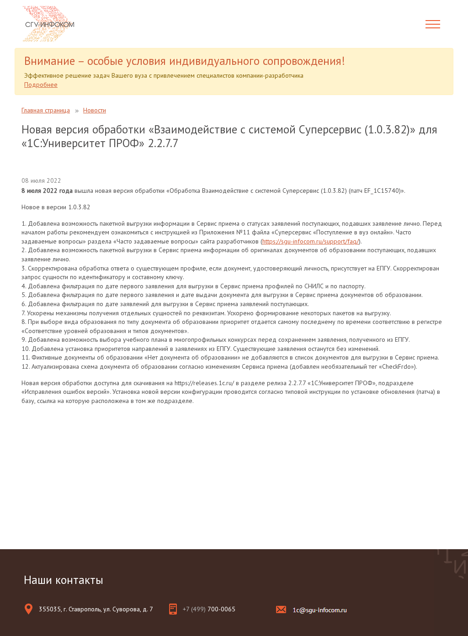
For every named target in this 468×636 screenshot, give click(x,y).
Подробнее (41, 84)
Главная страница (45, 110)
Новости (94, 110)
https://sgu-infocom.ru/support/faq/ (310, 241)
